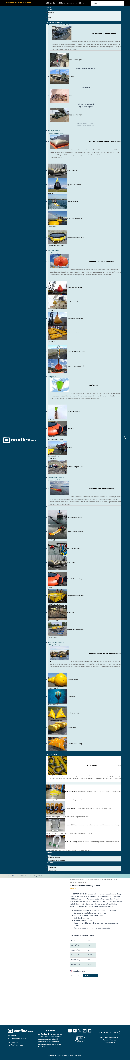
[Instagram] (75, 1031)
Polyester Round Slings (92, 879)
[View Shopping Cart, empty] (125, 440)
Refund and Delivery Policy (109, 1037)
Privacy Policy (109, 1042)
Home (71, 879)
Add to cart (90, 975)
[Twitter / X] (80, 1031)
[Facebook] (70, 1031)
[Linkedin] (90, 1031)
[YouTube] (85, 1031)
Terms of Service (109, 1040)
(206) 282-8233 (51, 3)
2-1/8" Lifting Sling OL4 (106, 879)
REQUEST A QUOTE (109, 1032)
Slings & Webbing (79, 879)
